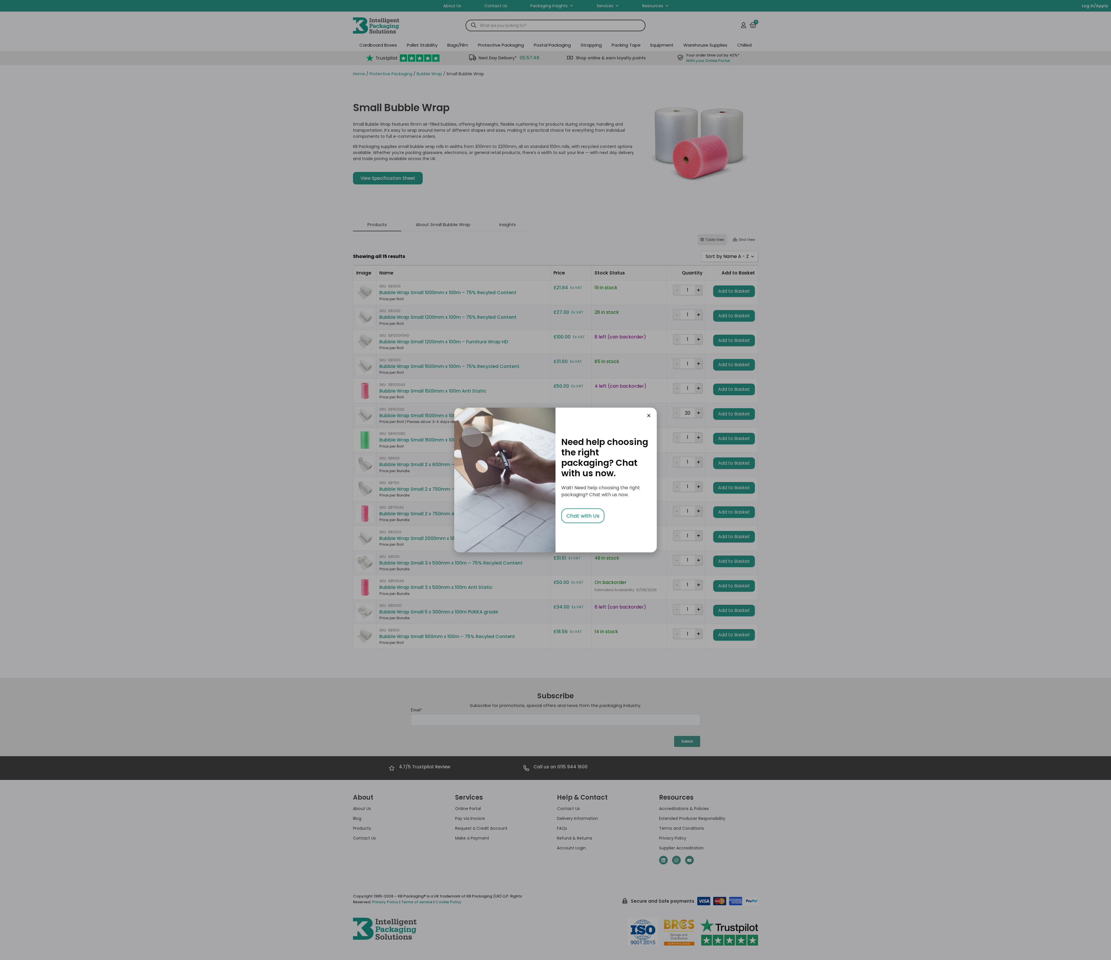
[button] (649, 415)
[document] (555, 480)
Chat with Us (582, 515)
